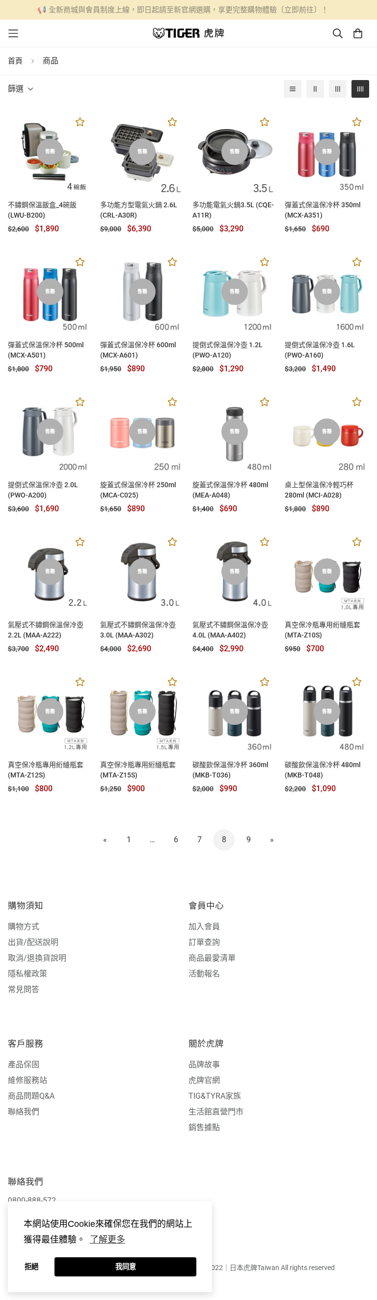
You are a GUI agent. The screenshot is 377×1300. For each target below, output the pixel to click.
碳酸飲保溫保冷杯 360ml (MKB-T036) (230, 770)
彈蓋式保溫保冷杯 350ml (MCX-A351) (323, 210)
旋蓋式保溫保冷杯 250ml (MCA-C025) (138, 490)
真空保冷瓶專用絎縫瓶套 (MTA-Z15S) (138, 770)
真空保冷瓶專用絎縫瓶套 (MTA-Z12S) (45, 770)
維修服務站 (27, 1080)
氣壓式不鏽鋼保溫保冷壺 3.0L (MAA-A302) (138, 630)
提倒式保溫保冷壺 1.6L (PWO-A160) (320, 350)
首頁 (15, 60)
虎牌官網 (204, 1080)
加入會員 (204, 926)
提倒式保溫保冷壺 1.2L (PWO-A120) (227, 350)
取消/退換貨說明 (37, 958)
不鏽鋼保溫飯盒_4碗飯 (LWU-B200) (42, 210)
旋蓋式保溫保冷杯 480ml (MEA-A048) (230, 490)
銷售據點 (204, 1127)
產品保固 (23, 1064)
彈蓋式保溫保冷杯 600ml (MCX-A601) (138, 350)
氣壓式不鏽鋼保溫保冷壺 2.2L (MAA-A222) (45, 630)
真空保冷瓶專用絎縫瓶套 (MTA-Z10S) (322, 630)
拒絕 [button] (31, 1267)
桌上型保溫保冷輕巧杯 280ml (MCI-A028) (319, 490)
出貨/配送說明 (33, 942)
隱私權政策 (27, 973)
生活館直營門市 (215, 1111)
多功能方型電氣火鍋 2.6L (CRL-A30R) (138, 210)
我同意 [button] (125, 1267)
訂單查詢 (204, 942)
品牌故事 (204, 1064)
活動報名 (204, 973)
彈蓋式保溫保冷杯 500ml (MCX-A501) (46, 350)
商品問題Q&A (31, 1096)
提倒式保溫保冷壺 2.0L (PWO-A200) (43, 490)
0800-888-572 (32, 1200)
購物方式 (23, 926)
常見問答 (23, 989)
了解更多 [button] (107, 1240)
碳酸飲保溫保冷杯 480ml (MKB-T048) (323, 770)
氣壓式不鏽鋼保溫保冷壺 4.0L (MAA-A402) (230, 630)
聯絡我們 (23, 1111)
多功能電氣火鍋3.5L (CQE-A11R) (233, 210)
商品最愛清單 (212, 958)
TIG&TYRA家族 (214, 1096)
